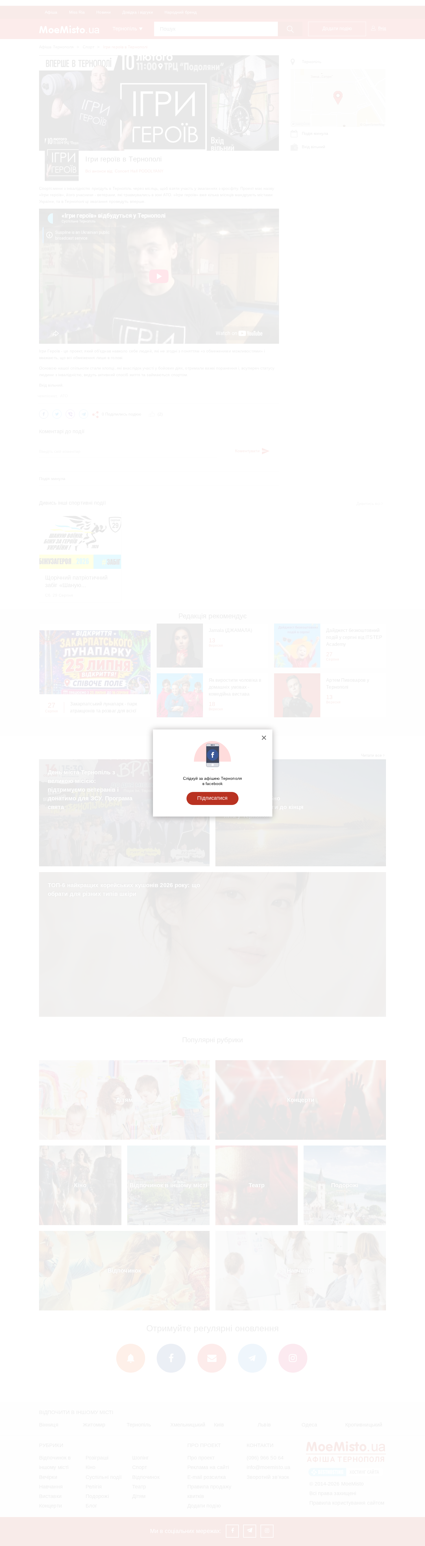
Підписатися (212, 798)
